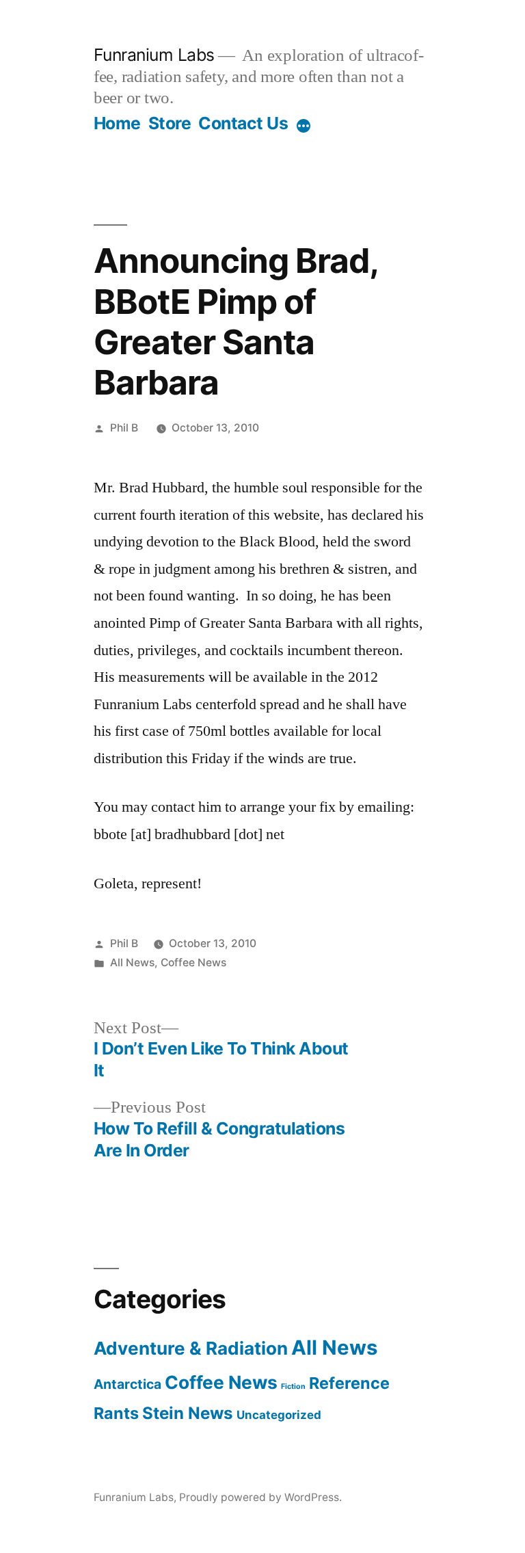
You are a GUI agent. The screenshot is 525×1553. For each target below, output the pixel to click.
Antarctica (127, 1384)
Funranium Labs (154, 54)
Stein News (187, 1413)
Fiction (293, 1386)
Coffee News (193, 962)
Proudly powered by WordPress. (260, 1497)
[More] (303, 126)
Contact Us (243, 123)
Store (169, 123)
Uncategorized (279, 1415)
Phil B (124, 427)
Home (117, 123)
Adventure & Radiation (191, 1348)
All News (132, 962)
